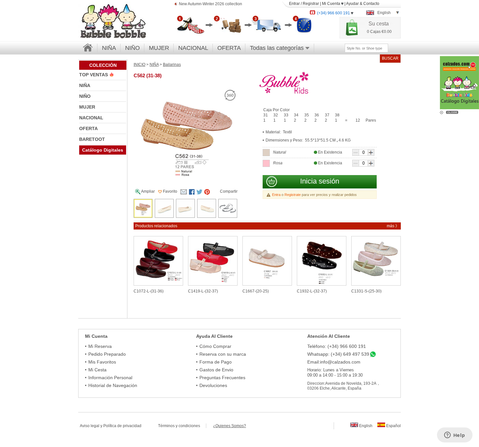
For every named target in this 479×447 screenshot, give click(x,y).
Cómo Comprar (215, 346)
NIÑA (109, 48)
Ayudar (352, 3)
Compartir (229, 191)
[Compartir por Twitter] (199, 192)
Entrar (294, 3)
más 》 (393, 226)
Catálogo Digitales (102, 150)
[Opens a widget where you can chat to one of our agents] (454, 435)
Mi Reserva (100, 346)
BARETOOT (92, 139)
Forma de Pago (215, 362)
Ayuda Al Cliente (214, 336)
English (365, 426)
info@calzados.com (340, 362)
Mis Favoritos (102, 362)
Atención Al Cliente (328, 336)
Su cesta (379, 23)
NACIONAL (193, 48)
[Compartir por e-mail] (184, 192)
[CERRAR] (453, 111)
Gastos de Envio (216, 369)
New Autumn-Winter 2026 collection (210, 4)
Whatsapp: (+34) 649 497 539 (338, 354)
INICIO (139, 64)
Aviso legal (89, 426)
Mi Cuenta (331, 3)
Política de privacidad (122, 426)
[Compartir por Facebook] (192, 192)
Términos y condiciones (182, 426)
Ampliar (147, 191)
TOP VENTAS (94, 74)
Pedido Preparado (107, 354)
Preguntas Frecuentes (222, 377)
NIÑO (132, 48)
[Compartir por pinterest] (207, 192)
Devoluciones (213, 385)
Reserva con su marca (222, 354)
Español (393, 426)
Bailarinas (172, 64)
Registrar (311, 3)
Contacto (371, 3)
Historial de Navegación (112, 385)
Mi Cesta (97, 369)
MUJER (159, 48)
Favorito (169, 191)
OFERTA (229, 48)
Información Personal (110, 377)
